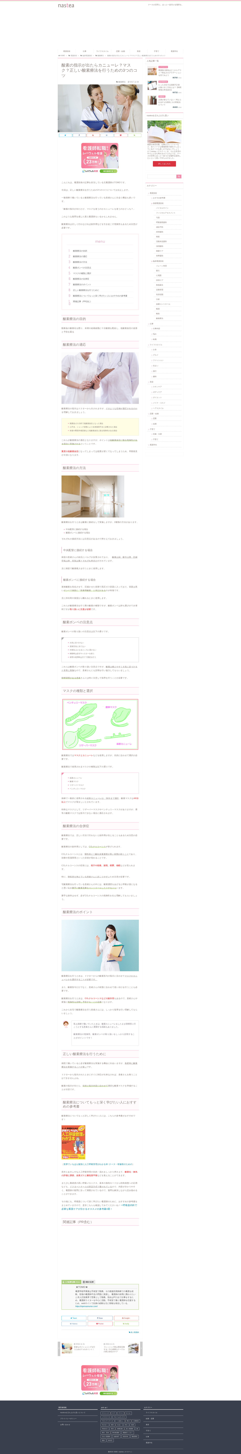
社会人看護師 (106, 1436)
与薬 (158, 218)
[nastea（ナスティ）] (66, 5)
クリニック (105, 1413)
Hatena (75, 1324)
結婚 (155, 424)
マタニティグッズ (107, 1421)
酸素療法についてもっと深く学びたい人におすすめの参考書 (100, 296)
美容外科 (125, 1436)
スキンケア (157, 387)
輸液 (158, 309)
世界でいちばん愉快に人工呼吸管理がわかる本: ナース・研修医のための (98, 1164)
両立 (128, 1421)
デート (121, 1413)
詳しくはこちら (164, 164)
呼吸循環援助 (161, 222)
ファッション (158, 360)
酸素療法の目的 (80, 251)
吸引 (158, 271)
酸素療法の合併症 (81, 279)
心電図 (158, 275)
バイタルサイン (162, 208)
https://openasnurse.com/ (86, 1306)
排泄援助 (159, 232)
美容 (138, 51)
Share (100, 1318)
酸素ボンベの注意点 (82, 268)
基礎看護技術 (158, 203)
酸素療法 (159, 318)
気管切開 (159, 294)
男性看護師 (115, 1432)
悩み (155, 334)
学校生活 (104, 1428)
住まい (155, 366)
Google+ (127, 1318)
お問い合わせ (65, 1425)
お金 (155, 349)
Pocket (101, 1324)
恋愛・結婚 (120, 51)
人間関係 (136, 1421)
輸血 (158, 314)
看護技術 (66, 51)
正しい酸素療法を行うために (86, 290)
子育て (156, 51)
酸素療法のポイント (82, 284)
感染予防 (159, 227)
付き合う (104, 1425)
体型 (112, 1425)
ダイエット (157, 397)
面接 (103, 1440)
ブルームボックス (119, 1417)
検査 (158, 237)
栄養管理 (159, 290)
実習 (112, 1428)
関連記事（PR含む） (82, 301)
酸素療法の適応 (80, 256)
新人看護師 (135, 1332)
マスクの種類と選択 (82, 273)
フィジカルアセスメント (165, 213)
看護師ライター (128, 1432)
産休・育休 (105, 1432)
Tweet (74, 1318)
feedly (127, 1324)
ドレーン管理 (161, 266)
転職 (155, 339)
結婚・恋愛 (150, 1418)
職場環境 (134, 1436)
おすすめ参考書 (159, 198)
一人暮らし (120, 1421)
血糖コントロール (163, 304)
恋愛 (155, 418)
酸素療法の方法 (80, 262)
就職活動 (120, 1428)
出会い (119, 1425)
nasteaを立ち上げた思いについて (72, 1412)
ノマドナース (106, 1417)
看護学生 (174, 51)
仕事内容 (156, 329)
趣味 (155, 376)
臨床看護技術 (158, 261)
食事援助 (159, 256)
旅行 (155, 371)
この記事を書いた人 (72, 1282)
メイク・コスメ (159, 403)
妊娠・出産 (157, 434)
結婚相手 (116, 1436)
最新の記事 (89, 1282)
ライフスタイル (102, 51)
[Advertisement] (120, 29)
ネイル (128, 1413)
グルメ (155, 355)
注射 (158, 299)
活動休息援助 (161, 241)
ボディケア (157, 392)
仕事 (84, 51)
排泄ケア (159, 280)
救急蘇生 (159, 285)
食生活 (110, 1440)
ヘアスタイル (158, 408)
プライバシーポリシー (68, 1418)
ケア (113, 1413)
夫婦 (132, 1425)
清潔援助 (159, 246)
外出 (126, 1425)
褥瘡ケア (159, 251)
